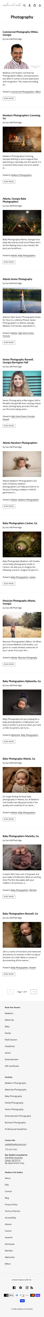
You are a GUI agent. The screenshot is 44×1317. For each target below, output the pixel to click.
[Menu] (39, 5)
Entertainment (11, 1059)
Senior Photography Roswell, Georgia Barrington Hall (18, 361)
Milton (38, 91)
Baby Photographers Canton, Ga (20, 523)
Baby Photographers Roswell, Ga (20, 913)
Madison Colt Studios (25, 1309)
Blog (7, 1198)
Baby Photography (13, 1096)
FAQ (7, 1184)
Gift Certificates (12, 1066)
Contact (8, 1191)
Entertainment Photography (18, 1116)
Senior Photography (14, 1109)
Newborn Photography (15, 1083)
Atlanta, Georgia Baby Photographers (14, 200)
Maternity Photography (15, 1089)
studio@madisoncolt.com (15, 1144)
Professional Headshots (16, 1129)
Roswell (6, 419)
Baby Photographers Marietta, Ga (21, 836)
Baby (7, 1026)
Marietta (33, 890)
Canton (32, 577)
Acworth (9, 1237)
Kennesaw (9, 1244)
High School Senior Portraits (23, 416)
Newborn (9, 1013)
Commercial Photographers (22, 91)
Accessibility (10, 1217)
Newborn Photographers (21, 175)
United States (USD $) (21, 1279)
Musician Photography (27, 657)
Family (8, 1033)
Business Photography (15, 1122)
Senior (8, 1053)
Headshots (10, 1046)
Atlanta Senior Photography (17, 279)
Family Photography (14, 1102)
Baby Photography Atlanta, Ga (19, 758)
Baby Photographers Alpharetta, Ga (22, 681)
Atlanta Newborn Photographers (20, 442)
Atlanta (14, 255)
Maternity (9, 1020)
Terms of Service (12, 1211)
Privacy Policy (11, 1204)
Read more (9, 98)
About (8, 1178)
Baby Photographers (26, 255)
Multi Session (11, 1039)
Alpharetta (15, 735)
